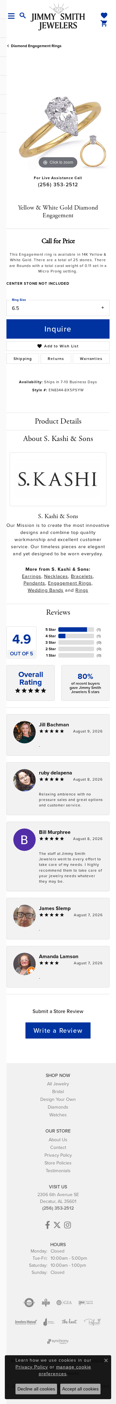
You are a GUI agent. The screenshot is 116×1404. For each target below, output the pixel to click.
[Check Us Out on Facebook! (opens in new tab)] (47, 1225)
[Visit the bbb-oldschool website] (46, 1302)
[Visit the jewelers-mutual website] (26, 1322)
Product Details (58, 421)
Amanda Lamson (58, 956)
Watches (58, 1114)
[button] (23, 16)
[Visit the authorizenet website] (29, 1302)
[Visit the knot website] (69, 1322)
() (99, 629)
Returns (56, 359)
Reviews (58, 612)
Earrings (31, 576)
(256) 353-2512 (58, 184)
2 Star (50, 649)
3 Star (50, 642)
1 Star (51, 655)
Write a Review (58, 1030)
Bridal (58, 1091)
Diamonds (58, 1107)
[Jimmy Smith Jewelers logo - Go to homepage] (58, 16)
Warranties (91, 359)
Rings (81, 590)
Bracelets (82, 576)
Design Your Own (58, 1099)
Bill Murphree (55, 832)
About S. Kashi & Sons (58, 439)
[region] (58, 118)
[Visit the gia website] (64, 1302)
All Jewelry (58, 1083)
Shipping (23, 359)
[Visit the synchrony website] (58, 1341)
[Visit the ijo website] (85, 1302)
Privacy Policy (58, 1155)
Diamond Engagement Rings (36, 46)
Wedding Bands (45, 590)
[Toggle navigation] (13, 16)
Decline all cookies (36, 1388)
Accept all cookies (80, 1388)
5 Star (50, 629)
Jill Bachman (54, 724)
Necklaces (56, 576)
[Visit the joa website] (49, 1322)
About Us (58, 1139)
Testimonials (58, 1170)
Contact (58, 1147)
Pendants (34, 583)
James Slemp (55, 908)
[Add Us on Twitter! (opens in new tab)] (57, 1225)
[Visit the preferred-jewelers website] (92, 1322)
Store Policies (58, 1162)
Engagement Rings (69, 583)
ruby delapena (55, 772)
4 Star (50, 636)
